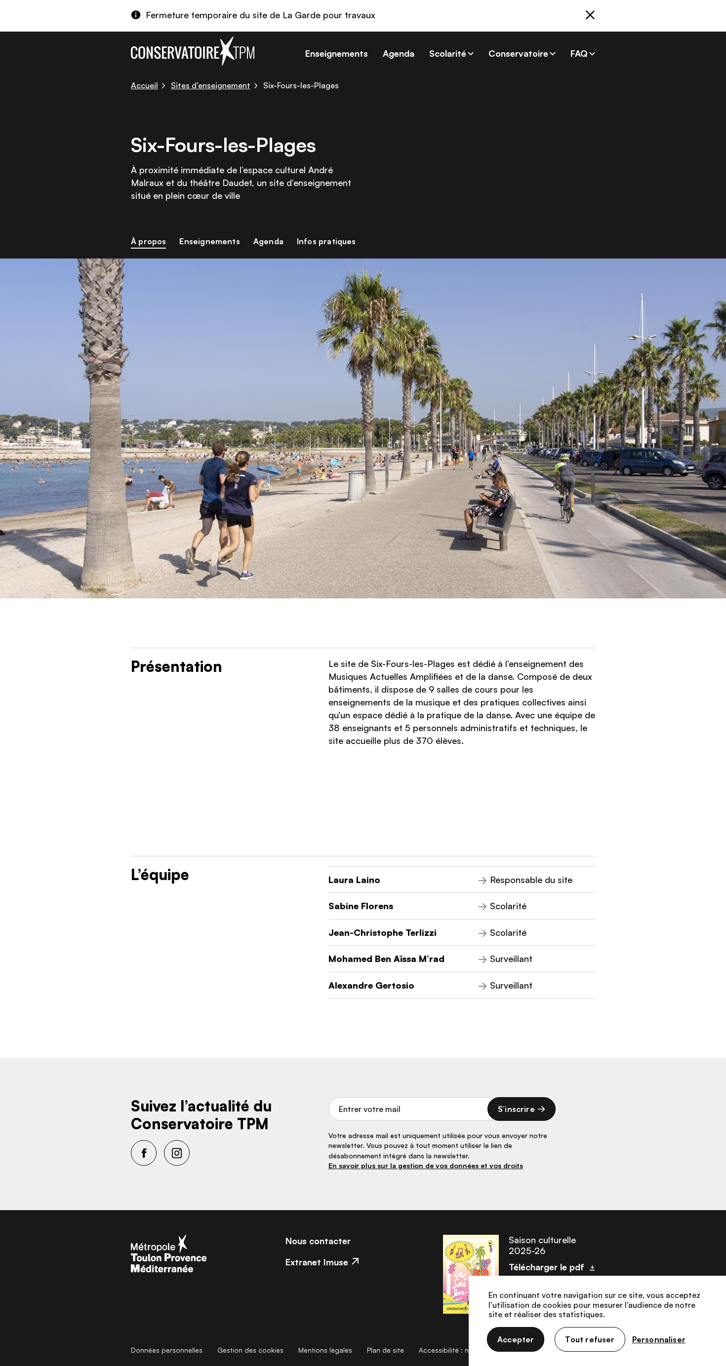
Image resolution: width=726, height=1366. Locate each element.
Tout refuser (589, 1339)
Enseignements (336, 53)
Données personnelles (166, 1350)
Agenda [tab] (268, 241)
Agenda (398, 53)
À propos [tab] (148, 241)
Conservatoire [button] (518, 53)
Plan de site (385, 1350)
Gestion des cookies (250, 1350)
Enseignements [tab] (209, 241)
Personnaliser (659, 1339)
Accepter (515, 1339)
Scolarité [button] (447, 53)
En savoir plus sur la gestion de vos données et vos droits (425, 1165)
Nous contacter (318, 1240)
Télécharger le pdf (546, 1266)
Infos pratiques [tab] (326, 241)
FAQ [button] (579, 53)
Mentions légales (325, 1350)
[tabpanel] (363, 658)
